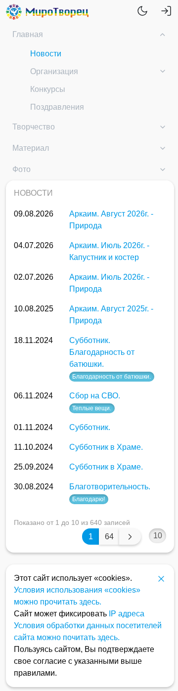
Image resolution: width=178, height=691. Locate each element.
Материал (30, 148)
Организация (54, 71)
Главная (27, 34)
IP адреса (126, 613)
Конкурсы (47, 89)
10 (157, 535)
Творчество (33, 127)
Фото (21, 169)
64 (109, 536)
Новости (45, 53)
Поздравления (57, 107)
